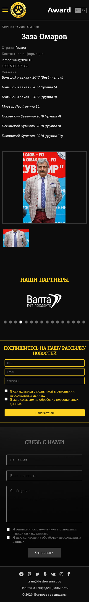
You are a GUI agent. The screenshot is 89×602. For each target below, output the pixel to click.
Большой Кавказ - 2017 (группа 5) (29, 87)
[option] (44, 187)
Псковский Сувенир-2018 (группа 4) (31, 116)
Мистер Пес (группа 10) (21, 106)
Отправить (44, 552)
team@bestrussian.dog (44, 581)
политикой (44, 391)
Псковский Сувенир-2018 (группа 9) (31, 126)
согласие (27, 399)
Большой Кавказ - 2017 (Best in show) (32, 77)
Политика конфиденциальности (44, 588)
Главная (8, 27)
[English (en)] (84, 10)
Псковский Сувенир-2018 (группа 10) (32, 136)
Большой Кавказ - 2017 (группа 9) (29, 97)
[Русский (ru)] (78, 10)
